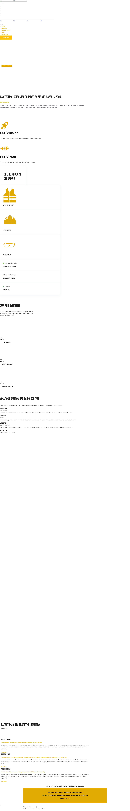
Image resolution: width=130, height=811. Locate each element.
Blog (3, 13)
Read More (4, 752)
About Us (4, 8)
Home (3, 6)
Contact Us (5, 15)
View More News (4, 728)
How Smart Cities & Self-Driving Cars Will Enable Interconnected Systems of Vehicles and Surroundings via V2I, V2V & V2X (34, 757)
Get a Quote (6, 37)
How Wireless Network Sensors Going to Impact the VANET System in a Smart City (23, 772)
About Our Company (4, 102)
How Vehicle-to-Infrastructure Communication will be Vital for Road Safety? (21, 742)
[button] (7, 66)
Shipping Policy (6, 11)
